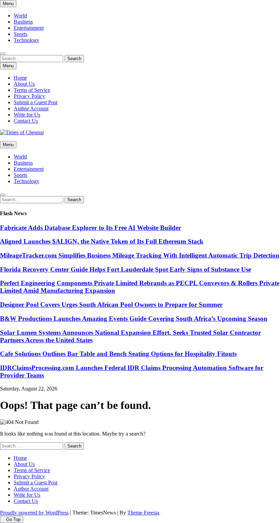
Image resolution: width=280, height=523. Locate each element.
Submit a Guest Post (35, 102)
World (20, 15)
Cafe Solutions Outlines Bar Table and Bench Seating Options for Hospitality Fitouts (118, 353)
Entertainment (29, 28)
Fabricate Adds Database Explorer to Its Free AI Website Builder (90, 227)
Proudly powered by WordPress (34, 512)
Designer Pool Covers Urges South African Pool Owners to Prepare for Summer (111, 304)
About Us (24, 84)
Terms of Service (32, 90)
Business (23, 22)
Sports (20, 34)
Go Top (13, 519)
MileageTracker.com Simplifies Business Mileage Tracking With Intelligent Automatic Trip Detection (139, 255)
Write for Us (27, 115)
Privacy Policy (29, 96)
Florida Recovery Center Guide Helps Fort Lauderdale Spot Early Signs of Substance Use (125, 269)
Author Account (31, 108)
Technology (26, 40)
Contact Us (26, 121)
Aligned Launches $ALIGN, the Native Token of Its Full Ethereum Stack (102, 241)
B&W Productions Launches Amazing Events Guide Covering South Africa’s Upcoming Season (133, 318)
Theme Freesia (143, 512)
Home (20, 78)
